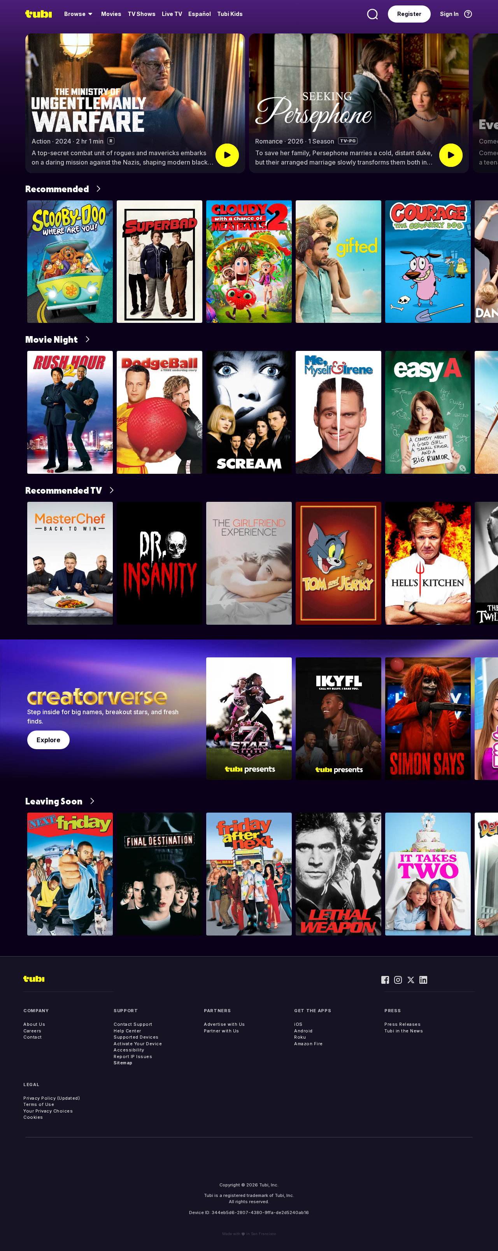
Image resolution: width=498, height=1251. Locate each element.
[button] (485, 103)
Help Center (127, 1031)
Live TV (172, 14)
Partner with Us (221, 1031)
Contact (32, 1037)
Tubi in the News (403, 1031)
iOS (298, 1024)
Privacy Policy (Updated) (51, 1098)
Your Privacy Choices (48, 1111)
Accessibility (129, 1050)
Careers (32, 1031)
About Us (34, 1024)
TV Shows (142, 14)
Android (303, 1031)
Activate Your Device (138, 1043)
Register (409, 14)
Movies (111, 14)
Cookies (33, 1117)
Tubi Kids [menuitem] (230, 14)
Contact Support (133, 1024)
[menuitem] (79, 14)
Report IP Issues (133, 1056)
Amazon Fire (308, 1043)
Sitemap (123, 1062)
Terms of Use (38, 1104)
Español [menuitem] (199, 14)
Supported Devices (136, 1037)
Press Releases (402, 1024)
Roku (300, 1037)
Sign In (449, 14)
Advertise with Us (224, 1024)
